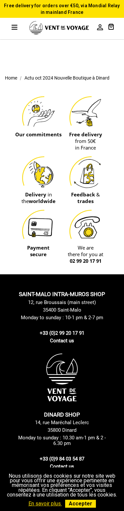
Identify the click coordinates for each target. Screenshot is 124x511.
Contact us (62, 341)
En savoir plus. (45, 503)
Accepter (80, 503)
